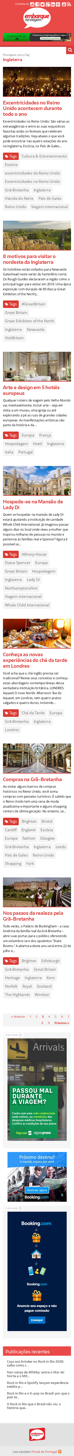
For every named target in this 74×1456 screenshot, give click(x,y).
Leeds (61, 846)
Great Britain (16, 312)
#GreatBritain (33, 304)
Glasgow (47, 838)
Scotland (44, 986)
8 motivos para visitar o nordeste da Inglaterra (29, 259)
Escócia (11, 164)
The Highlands (17, 994)
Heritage (12, 977)
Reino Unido (15, 206)
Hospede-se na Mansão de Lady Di (33, 504)
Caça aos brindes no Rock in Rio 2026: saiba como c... (35, 1363)
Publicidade (11, 1034)
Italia (9, 452)
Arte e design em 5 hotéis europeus (31, 390)
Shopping (13, 863)
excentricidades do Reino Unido (32, 173)
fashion (28, 838)
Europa (28, 435)
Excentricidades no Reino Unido (32, 181)
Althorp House (34, 554)
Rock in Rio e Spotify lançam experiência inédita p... (37, 1385)
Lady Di (33, 579)
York (30, 863)
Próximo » (61, 1023)
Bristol (46, 821)
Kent (51, 977)
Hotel (37, 443)
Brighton (29, 821)
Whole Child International (27, 605)
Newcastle (36, 329)
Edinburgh (50, 960)
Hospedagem (16, 443)
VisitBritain (14, 337)
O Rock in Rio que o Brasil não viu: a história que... (34, 1406)
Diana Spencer (17, 562)
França (45, 435)
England (29, 829)
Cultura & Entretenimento (44, 156)
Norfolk (11, 986)
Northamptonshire (21, 588)
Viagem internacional (49, 206)
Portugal (25, 452)
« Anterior (18, 1016)
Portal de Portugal (44, 1452)
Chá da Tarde (33, 712)
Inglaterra (42, 190)
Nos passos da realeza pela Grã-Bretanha (33, 916)
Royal (27, 986)
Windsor (42, 994)
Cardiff (11, 829)
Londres (12, 729)
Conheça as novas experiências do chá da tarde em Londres (35, 660)
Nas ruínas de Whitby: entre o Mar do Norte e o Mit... (35, 1374)
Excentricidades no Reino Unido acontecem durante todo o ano (32, 108)
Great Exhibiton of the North (29, 321)
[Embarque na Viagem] (37, 26)
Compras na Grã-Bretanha (32, 779)
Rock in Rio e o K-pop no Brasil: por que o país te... (38, 1395)
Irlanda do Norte (19, 198)
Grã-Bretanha (17, 190)
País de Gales (49, 198)
